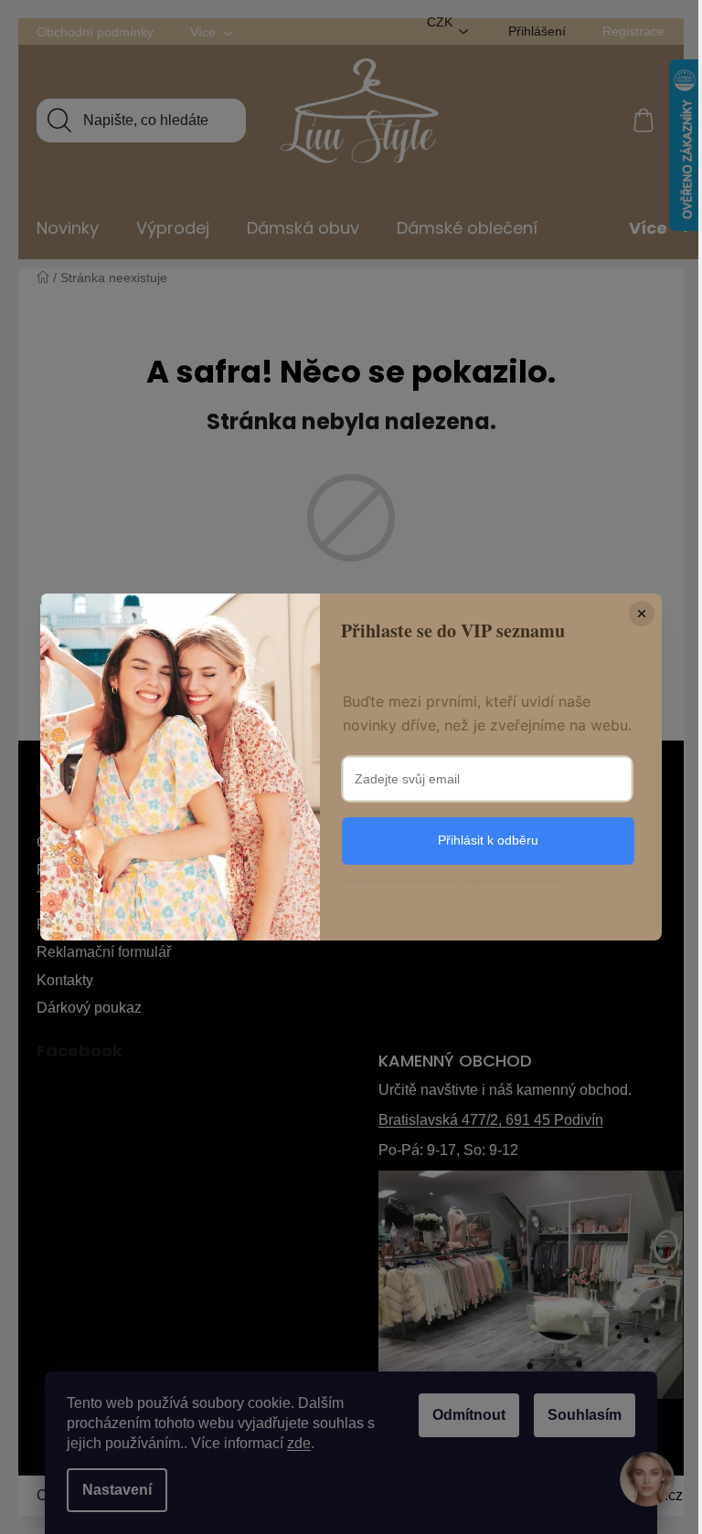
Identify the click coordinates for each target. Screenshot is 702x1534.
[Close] (641, 613)
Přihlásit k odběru (488, 840)
